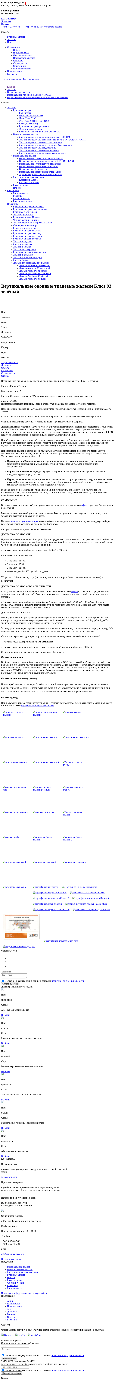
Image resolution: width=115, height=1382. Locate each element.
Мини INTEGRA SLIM (31, 115)
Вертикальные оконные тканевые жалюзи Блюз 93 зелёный (37, 97)
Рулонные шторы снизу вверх (28, 206)
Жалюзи (11, 39)
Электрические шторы (30, 129)
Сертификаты (20, 63)
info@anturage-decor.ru (51, 26)
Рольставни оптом (22, 201)
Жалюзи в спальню (23, 254)
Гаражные (18, 196)
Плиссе (11, 42)
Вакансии (18, 60)
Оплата (5, 368)
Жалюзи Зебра (20, 260)
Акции (10, 1301)
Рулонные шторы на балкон (27, 238)
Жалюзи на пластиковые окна (22, 1272)
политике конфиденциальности (68, 981)
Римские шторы (21, 185)
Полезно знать (14, 71)
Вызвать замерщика (11, 79)
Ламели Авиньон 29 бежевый (34, 265)
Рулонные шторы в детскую (27, 236)
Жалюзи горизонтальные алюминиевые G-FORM (44, 137)
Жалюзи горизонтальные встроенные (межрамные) (45, 145)
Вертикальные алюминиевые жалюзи (38, 166)
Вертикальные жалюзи (19, 92)
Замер (10, 1309)
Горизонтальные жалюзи (19, 1269)
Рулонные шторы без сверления (29, 252)
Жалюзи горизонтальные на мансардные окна (42, 153)
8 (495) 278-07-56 (42, 607)
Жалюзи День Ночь (23, 214)
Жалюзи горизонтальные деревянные (38, 147)
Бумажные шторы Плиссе (26, 217)
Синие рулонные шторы (25, 225)
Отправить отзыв (10, 984)
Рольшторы (25, 113)
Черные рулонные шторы (26, 220)
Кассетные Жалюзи (29, 182)
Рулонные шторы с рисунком (34, 126)
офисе (84, 505)
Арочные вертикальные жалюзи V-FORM (40, 174)
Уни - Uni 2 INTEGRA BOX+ (34, 121)
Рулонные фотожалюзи (25, 212)
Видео (16, 50)
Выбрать (5, 1015)
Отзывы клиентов (22, 55)
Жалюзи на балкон (22, 246)
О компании (13, 47)
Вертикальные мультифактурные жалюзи (40, 163)
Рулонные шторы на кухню (27, 230)
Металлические (21, 193)
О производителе (22, 68)
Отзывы (5, 376)
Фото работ (7, 370)
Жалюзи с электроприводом (27, 257)
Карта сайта (41, 1293)
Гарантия (12, 1319)
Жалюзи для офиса (22, 244)
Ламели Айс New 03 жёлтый (34, 276)
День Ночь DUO (27, 118)
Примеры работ (21, 52)
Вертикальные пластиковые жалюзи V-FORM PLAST (46, 161)
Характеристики (9, 362)
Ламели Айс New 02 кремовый (35, 273)
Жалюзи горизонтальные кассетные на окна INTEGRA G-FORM (52, 139)
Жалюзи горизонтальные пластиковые (39, 150)
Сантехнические (21, 198)
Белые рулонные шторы (25, 228)
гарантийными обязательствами (37, 705)
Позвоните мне (9, 1358)
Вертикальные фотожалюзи (33, 169)
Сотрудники (19, 66)
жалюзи (14, 521)
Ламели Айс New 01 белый (33, 271)
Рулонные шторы (16, 37)
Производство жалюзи (24, 58)
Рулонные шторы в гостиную (28, 233)
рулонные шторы (29, 521)
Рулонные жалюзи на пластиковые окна (39, 131)
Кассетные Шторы (28, 180)
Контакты (12, 74)
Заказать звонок (31, 79)
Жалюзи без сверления (24, 249)
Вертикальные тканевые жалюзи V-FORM (29, 95)
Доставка (6, 365)
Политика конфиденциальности (17, 1293)
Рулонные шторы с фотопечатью (30, 209)
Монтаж (11, 1314)
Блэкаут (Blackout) (28, 123)
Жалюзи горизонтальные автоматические (40, 142)
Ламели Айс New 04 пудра (32, 279)
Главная (11, 86)
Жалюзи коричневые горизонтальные (32, 222)
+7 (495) (10, 26)
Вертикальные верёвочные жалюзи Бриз (40, 172)
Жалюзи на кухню (22, 241)
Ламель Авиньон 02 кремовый (34, 268)
